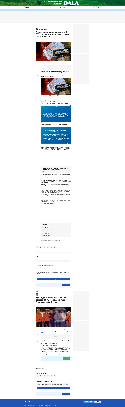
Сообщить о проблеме (88, 401)
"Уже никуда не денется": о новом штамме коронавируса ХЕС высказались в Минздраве (55, 169)
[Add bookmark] (37, 76)
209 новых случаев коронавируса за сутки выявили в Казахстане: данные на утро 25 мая (56, 231)
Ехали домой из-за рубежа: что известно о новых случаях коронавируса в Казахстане (55, 227)
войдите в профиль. (65, 260)
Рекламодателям (97, 401)
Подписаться (66, 358)
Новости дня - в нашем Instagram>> (48, 203)
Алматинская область (39, 368)
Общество (37, 291)
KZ (93, 7)
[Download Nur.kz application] (62, 3)
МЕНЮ (27, 7)
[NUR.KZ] (62, 7)
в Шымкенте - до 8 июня (49, 201)
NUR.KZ (68, 73)
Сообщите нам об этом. (55, 240)
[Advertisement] (62, 17)
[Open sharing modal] (37, 72)
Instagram (66, 393)
